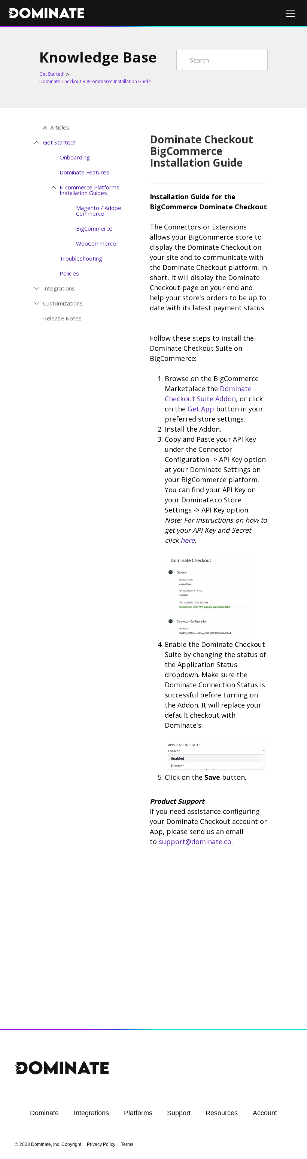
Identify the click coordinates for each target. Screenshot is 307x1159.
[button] (290, 13)
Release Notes (62, 318)
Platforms (138, 1113)
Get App (201, 408)
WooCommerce (96, 243)
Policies (69, 273)
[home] (46, 13)
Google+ (262, 988)
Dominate (44, 1113)
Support (179, 1113)
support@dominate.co (195, 841)
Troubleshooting (81, 258)
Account (265, 1113)
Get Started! (51, 74)
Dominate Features (84, 172)
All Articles (56, 127)
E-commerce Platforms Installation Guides (89, 190)
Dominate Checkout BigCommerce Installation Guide (95, 81)
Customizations (63, 303)
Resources (222, 1113)
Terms (127, 1144)
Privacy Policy (101, 1144)
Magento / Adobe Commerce (98, 210)
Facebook (247, 988)
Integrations (59, 288)
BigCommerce (94, 228)
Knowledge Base (98, 57)
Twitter (232, 988)
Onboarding (75, 157)
